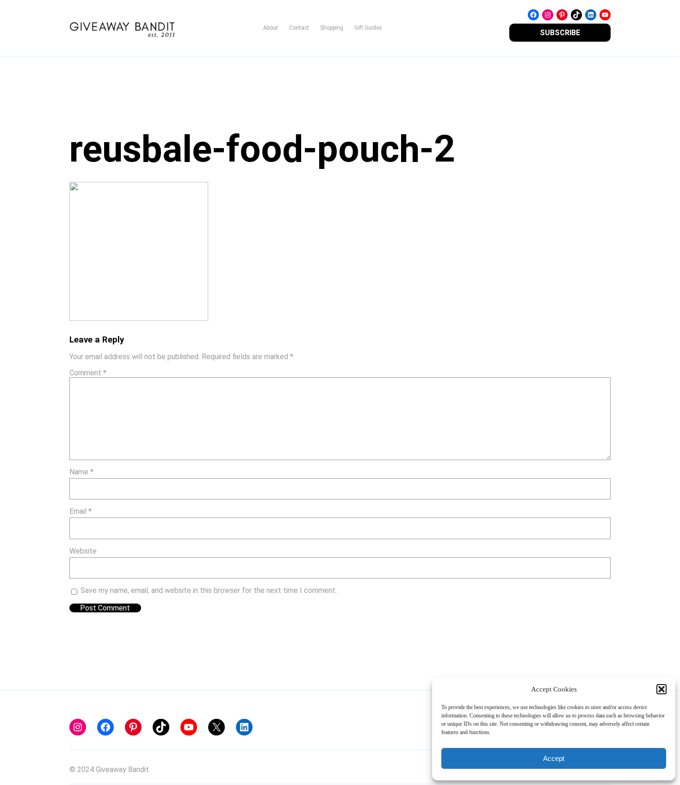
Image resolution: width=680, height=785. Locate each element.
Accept (553, 758)
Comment (87, 372)
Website (83, 551)
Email (80, 511)
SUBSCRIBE (560, 32)
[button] (661, 689)
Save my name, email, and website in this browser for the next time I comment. (208, 590)
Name (81, 471)
